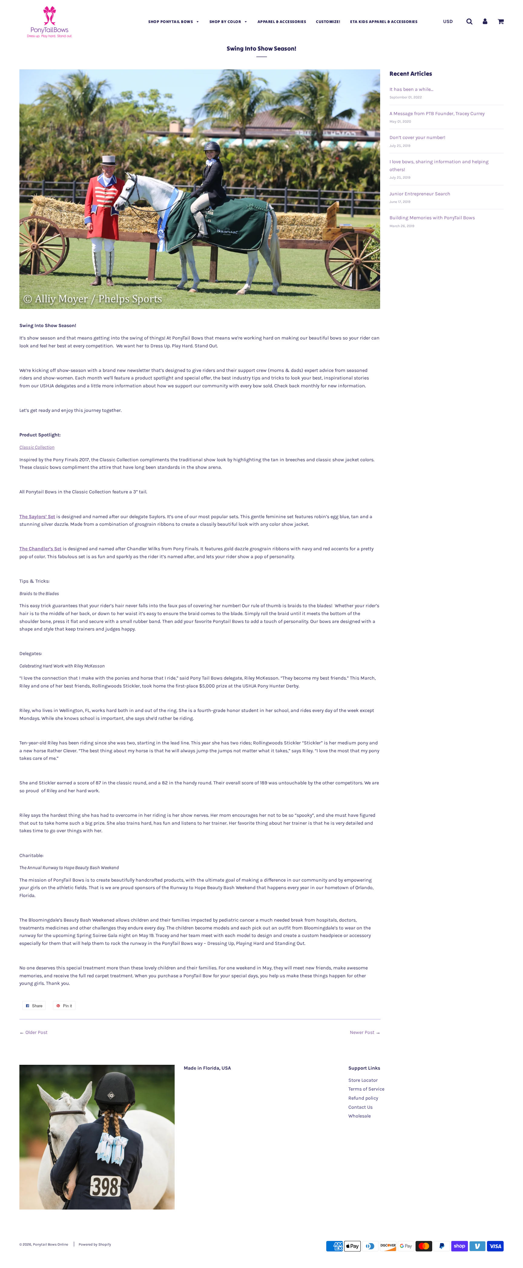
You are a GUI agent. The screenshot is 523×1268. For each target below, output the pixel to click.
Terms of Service (366, 1089)
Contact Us (360, 1107)
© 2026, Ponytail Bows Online (43, 1244)
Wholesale (359, 1116)
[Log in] (485, 21)
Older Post (36, 1032)
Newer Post (362, 1032)
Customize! (328, 21)
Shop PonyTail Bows (171, 21)
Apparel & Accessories (282, 21)
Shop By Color (225, 21)
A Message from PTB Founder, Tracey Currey (437, 113)
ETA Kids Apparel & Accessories (383, 21)
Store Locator (363, 1080)
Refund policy (363, 1098)
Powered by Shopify (95, 1244)
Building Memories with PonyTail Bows (432, 217)
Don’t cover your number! (417, 137)
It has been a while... (411, 89)
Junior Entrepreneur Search (420, 194)
